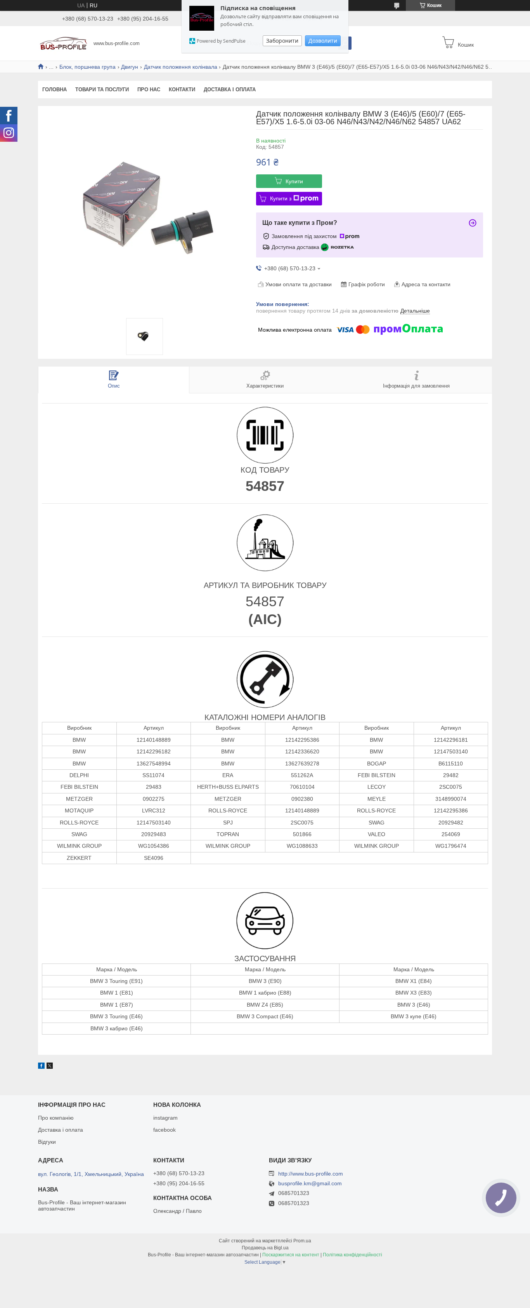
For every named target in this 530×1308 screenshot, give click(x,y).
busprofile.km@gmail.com (310, 1183)
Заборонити (282, 40)
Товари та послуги (102, 89)
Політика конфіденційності (352, 1255)
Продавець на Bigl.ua (265, 1248)
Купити (294, 181)
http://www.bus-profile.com (310, 1174)
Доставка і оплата (230, 89)
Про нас (148, 89)
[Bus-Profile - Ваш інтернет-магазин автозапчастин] (63, 43)
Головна (54, 89)
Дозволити (322, 40)
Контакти (182, 89)
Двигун (129, 67)
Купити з (280, 198)
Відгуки (47, 1142)
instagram (165, 1118)
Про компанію (56, 1118)
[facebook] (41, 1067)
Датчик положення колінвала (180, 67)
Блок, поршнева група (87, 67)
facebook (164, 1130)
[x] (50, 1067)
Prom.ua (302, 1241)
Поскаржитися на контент (290, 1255)
